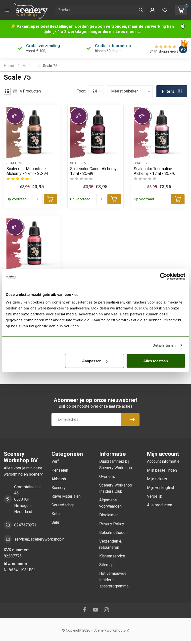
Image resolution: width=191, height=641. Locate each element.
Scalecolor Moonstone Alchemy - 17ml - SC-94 (27, 171)
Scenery (58, 487)
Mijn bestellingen (162, 470)
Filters (168, 91)
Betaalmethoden (113, 532)
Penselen (59, 470)
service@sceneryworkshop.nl (39, 539)
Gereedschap (63, 505)
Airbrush (58, 479)
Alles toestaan (155, 361)
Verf (55, 461)
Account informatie (163, 461)
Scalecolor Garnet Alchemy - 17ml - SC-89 (94, 171)
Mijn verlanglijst (160, 487)
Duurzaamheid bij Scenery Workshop (115, 464)
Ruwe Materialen (66, 496)
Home (9, 65)
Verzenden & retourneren (110, 544)
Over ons (107, 476)
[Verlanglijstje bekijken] (164, 10)
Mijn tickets (157, 479)
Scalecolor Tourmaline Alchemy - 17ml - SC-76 (154, 171)
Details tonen (164, 345)
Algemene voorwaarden (110, 503)
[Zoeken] (141, 10)
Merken (28, 65)
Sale (55, 522)
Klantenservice (112, 556)
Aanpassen (91, 361)
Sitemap (106, 564)
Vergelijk (154, 496)
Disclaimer (108, 515)
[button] (152, 10)
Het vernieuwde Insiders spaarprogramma (114, 579)
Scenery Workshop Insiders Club (115, 488)
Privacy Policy (111, 523)
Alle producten (159, 505)
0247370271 (25, 525)
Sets (55, 513)
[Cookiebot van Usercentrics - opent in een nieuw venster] (163, 276)
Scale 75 (50, 65)
